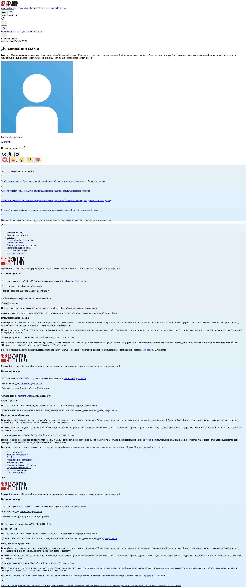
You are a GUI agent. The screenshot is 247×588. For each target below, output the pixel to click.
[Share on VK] (4, 155)
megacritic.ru (24, 298)
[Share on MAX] (17, 154)
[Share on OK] (9, 154)
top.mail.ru (148, 350)
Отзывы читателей (16, 253)
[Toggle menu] (4, 23)
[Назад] (4, 27)
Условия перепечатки (17, 235)
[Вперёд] (4, 35)
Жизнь (33, 31)
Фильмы (5, 13)
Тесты (39, 31)
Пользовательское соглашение (21, 245)
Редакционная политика (19, 248)
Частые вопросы (15, 242)
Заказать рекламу (21, 31)
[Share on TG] (13, 155)
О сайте (10, 237)
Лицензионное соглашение (20, 240)
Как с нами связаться (17, 250)
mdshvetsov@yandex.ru (75, 281)
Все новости (7, 31)
